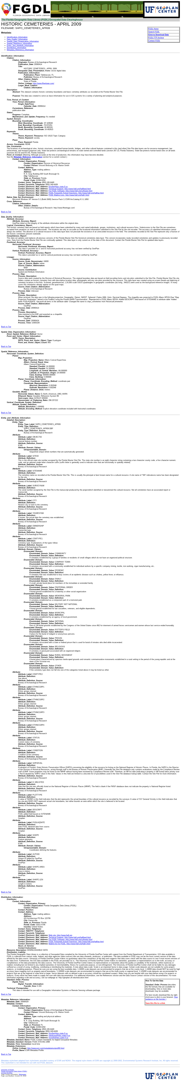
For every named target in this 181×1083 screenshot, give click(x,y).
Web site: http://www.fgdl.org (60, 935)
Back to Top (6, 212)
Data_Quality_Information (17, 39)
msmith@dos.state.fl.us (58, 1038)
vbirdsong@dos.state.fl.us (59, 1035)
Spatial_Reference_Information (19, 43)
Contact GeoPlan (6, 1073)
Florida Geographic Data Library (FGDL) (14, 1071)
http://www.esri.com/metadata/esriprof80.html (45, 1048)
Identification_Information (17, 37)
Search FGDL (154, 32)
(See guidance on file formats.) (162, 998)
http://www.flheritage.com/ (43, 83)
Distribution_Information (16, 48)
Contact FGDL (154, 41)
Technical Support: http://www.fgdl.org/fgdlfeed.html (70, 189)
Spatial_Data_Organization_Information (23, 41)
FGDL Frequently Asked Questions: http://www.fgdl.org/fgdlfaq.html (76, 193)
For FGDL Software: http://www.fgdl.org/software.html (70, 191)
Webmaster (22, 1074)
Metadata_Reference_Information (20, 50)
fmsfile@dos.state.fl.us (58, 187)
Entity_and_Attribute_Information (20, 45)
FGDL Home (153, 29)
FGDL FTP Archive (156, 38)
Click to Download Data (158, 35)
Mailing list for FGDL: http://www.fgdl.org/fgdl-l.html (69, 944)
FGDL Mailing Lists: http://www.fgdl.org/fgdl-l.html (69, 195)
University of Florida (7, 1069)
